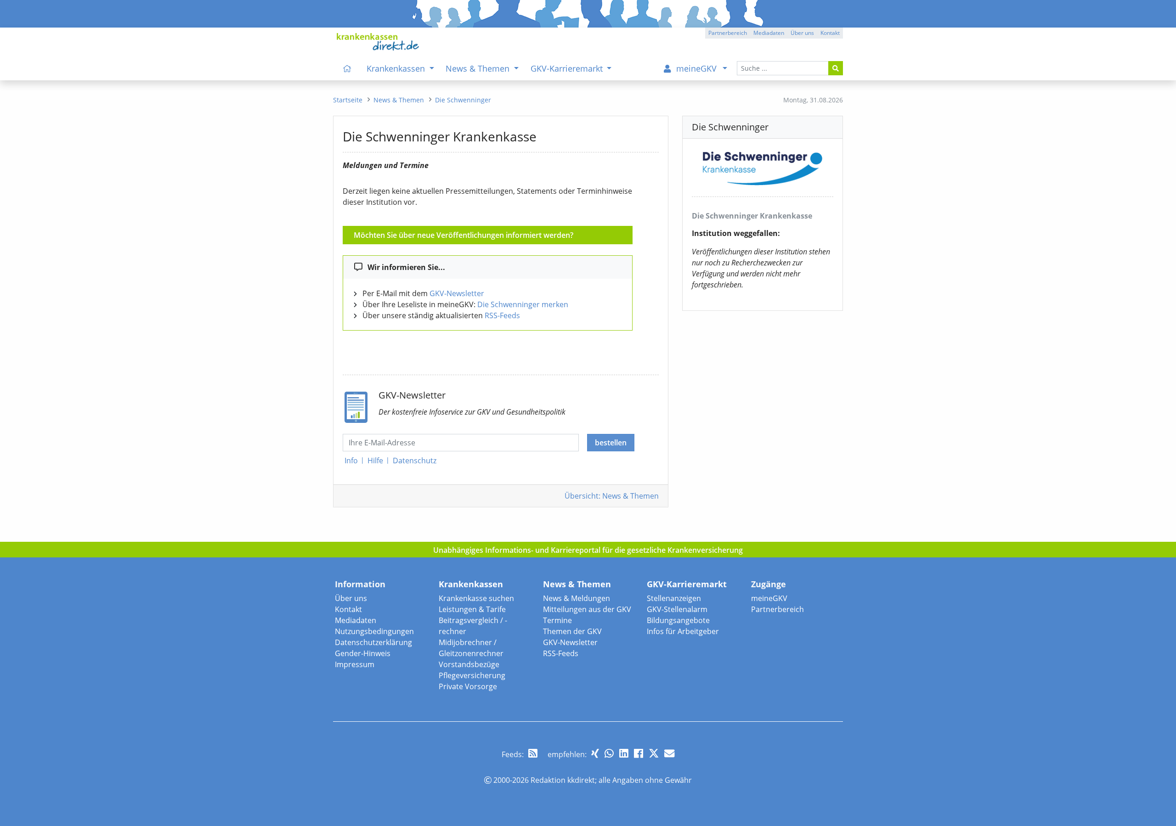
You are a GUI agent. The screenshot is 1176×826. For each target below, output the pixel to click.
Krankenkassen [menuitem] (397, 68)
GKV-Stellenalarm (677, 609)
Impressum (354, 664)
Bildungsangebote (678, 620)
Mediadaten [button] (768, 33)
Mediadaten (355, 620)
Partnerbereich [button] (727, 33)
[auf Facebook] (638, 753)
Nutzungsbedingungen (374, 631)
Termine (557, 620)
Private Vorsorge (468, 686)
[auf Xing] (595, 753)
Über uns (351, 598)
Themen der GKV (572, 631)
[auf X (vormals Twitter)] (654, 753)
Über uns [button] (802, 33)
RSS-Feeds (502, 315)
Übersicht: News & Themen (612, 496)
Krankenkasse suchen (476, 598)
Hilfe (375, 460)
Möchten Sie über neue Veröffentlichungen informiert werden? (463, 235)
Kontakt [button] (830, 33)
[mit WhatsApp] (609, 753)
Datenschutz (414, 460)
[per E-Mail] (669, 753)
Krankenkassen (471, 584)
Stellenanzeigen (674, 598)
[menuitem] (347, 68)
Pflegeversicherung (472, 675)
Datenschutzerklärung (373, 642)
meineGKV (769, 598)
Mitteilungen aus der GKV (587, 609)
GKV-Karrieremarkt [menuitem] (568, 68)
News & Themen (577, 584)
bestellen (611, 443)
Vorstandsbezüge (469, 664)
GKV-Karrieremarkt (687, 584)
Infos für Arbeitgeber (683, 631)
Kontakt (348, 609)
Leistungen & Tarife (472, 609)
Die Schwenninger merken (522, 304)
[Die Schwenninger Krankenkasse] (762, 166)
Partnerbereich (777, 609)
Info (351, 460)
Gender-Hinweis (362, 653)
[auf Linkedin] (623, 753)
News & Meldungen (576, 598)
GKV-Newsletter (457, 293)
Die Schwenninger (463, 100)
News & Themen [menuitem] (479, 68)
